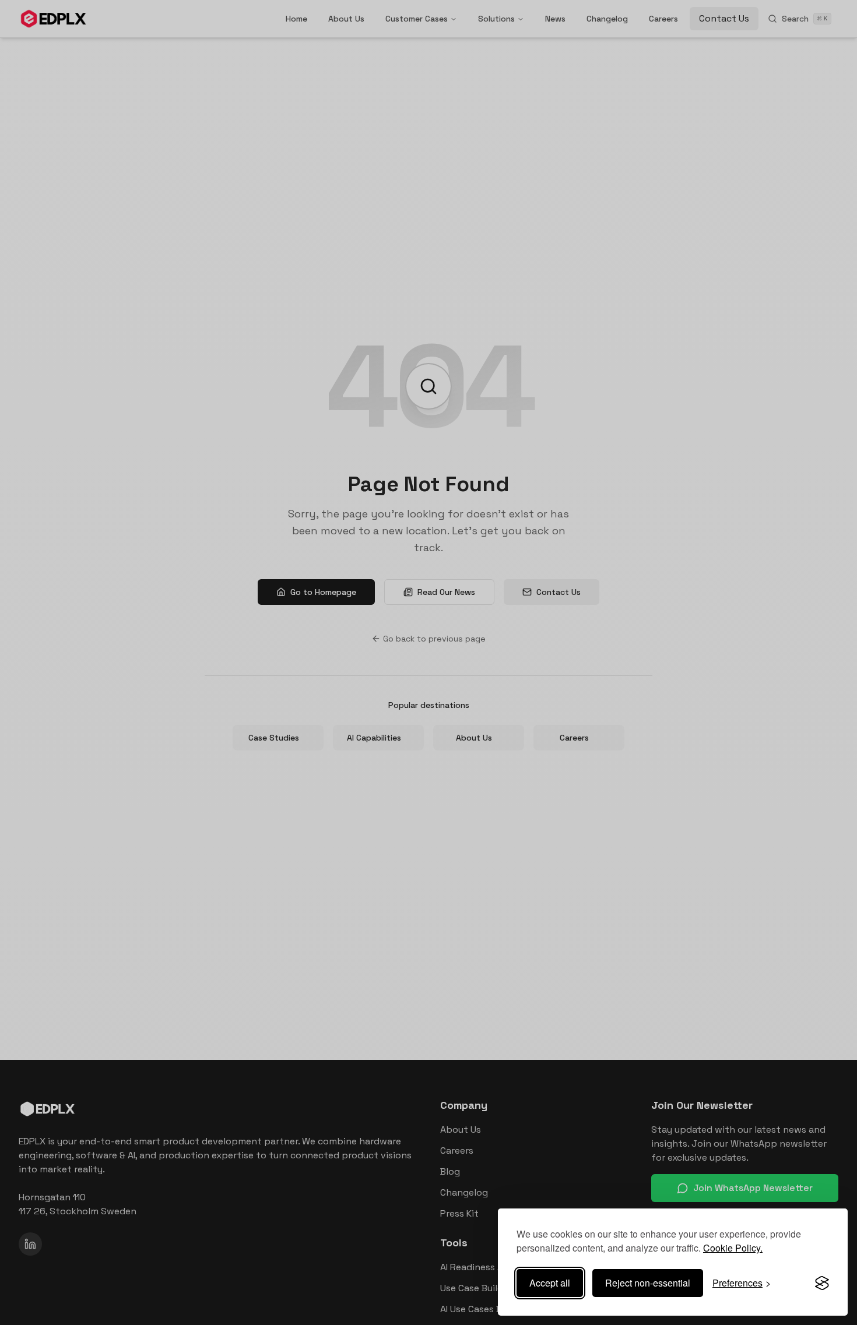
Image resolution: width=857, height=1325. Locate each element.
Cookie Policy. (733, 1247)
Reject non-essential (647, 1282)
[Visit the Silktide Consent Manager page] (822, 1283)
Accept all (549, 1282)
